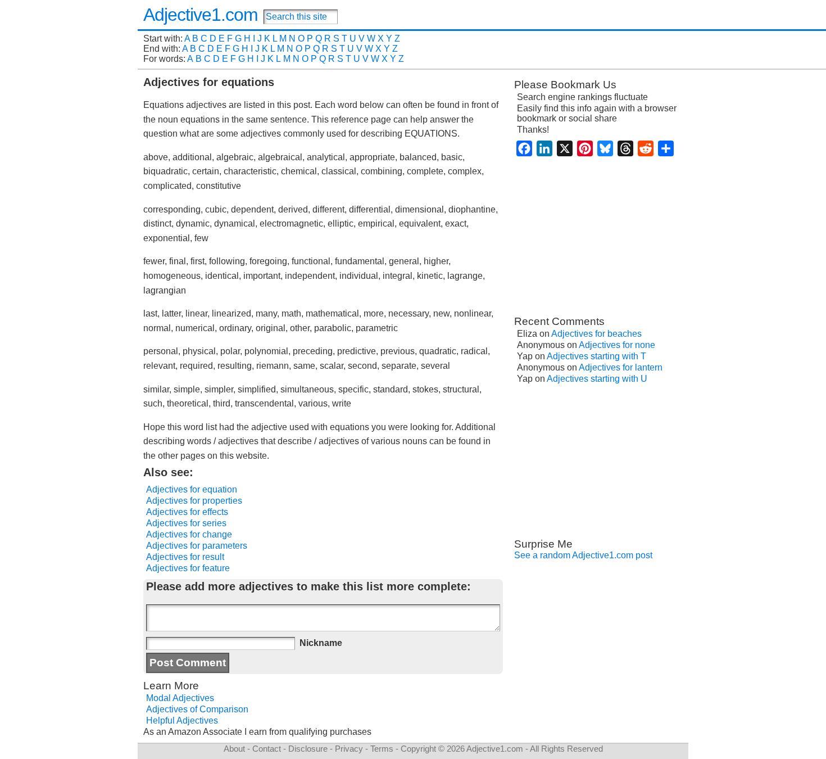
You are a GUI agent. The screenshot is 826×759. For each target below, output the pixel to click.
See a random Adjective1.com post (583, 555)
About (234, 748)
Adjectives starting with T (596, 356)
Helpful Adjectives (182, 720)
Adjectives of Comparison (197, 709)
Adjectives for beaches (596, 333)
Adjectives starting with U (597, 378)
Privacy (349, 748)
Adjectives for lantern (620, 367)
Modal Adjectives (180, 698)
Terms (381, 748)
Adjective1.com (200, 14)
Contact (266, 748)
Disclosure (308, 748)
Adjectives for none (617, 345)
